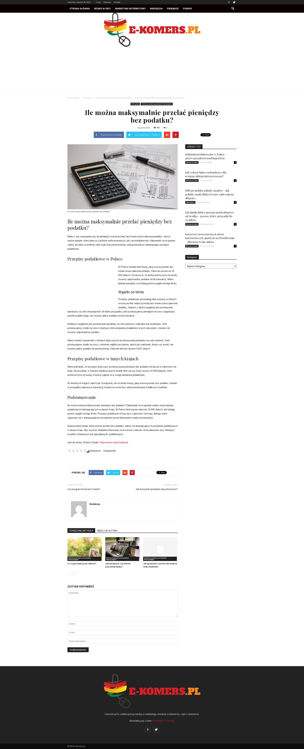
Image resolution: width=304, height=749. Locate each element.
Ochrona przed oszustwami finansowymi (157, 104)
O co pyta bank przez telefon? (81, 563)
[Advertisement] (152, 70)
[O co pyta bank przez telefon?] (84, 549)
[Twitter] (234, 2)
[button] (233, 8)
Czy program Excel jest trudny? (83, 489)
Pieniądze (173, 8)
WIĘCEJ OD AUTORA (107, 530)
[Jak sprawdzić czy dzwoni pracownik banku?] (122, 549)
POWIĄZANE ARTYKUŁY (81, 530)
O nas (98, 2)
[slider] (76, 450)
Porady (187, 8)
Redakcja (94, 504)
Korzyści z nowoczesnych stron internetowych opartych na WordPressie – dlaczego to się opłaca (210, 237)
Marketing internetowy (130, 8)
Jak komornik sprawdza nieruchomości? (157, 489)
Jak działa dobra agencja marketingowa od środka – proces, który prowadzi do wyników (209, 216)
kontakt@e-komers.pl (163, 720)
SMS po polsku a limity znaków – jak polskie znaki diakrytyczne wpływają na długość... (209, 194)
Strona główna (80, 8)
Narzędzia (156, 8)
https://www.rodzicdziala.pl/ (114, 442)
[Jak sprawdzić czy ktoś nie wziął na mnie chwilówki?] (160, 549)
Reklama (107, 2)
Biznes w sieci (102, 8)
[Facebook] (229, 2)
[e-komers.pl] (152, 30)
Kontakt (117, 2)
